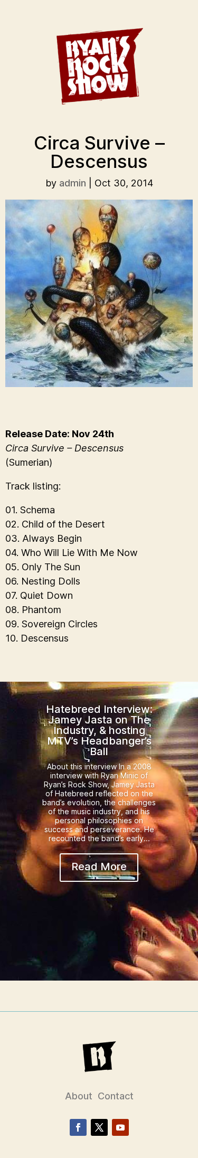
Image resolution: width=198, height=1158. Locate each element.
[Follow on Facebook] (78, 1127)
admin (72, 183)
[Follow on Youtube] (120, 1127)
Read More (99, 866)
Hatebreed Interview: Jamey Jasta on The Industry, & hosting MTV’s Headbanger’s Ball (99, 730)
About (78, 1095)
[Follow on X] (99, 1127)
